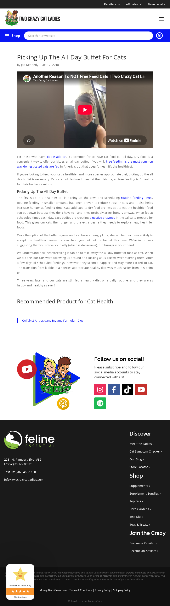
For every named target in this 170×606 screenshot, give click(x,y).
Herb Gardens (139, 509)
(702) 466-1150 (26, 472)
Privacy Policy (103, 590)
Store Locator (157, 4)
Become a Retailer (142, 543)
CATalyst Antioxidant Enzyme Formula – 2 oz (52, 320)
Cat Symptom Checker (145, 451)
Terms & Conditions (81, 590)
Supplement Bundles (144, 493)
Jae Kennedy (29, 65)
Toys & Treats (139, 524)
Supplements (139, 486)
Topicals (135, 501)
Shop (16, 35)
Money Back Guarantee (53, 590)
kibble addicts (56, 157)
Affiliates (132, 4)
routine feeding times (136, 198)
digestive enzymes (102, 218)
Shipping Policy (121, 590)
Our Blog (136, 459)
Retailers (110, 4)
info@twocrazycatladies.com (24, 480)
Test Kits (135, 517)
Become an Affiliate (143, 551)
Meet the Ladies (141, 444)
